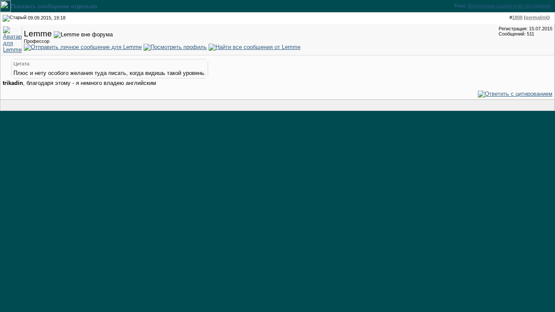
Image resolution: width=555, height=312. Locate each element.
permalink (537, 17)
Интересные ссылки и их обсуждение (509, 5)
